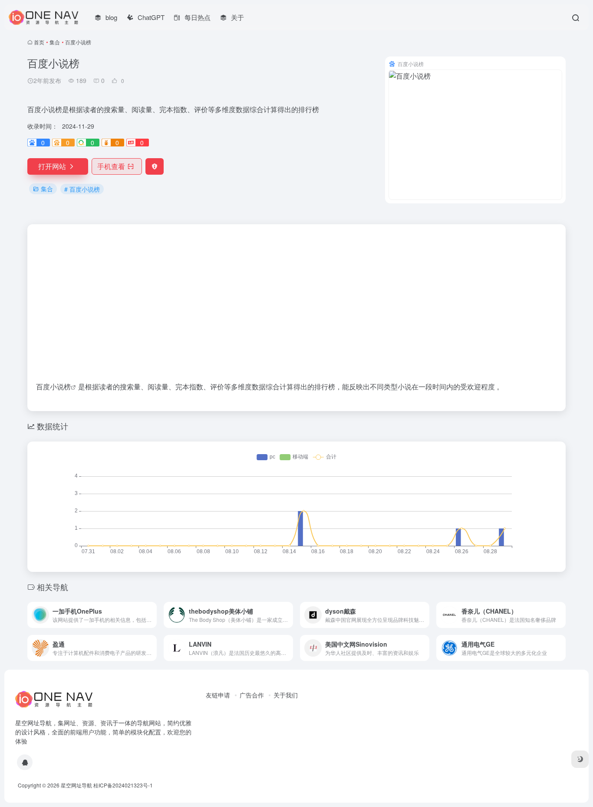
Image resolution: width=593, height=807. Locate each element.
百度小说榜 (53, 387)
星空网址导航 (76, 785)
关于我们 (285, 695)
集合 (54, 42)
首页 (39, 42)
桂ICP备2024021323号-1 (123, 785)
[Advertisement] (296, 289)
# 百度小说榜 (82, 189)
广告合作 (252, 695)
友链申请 (218, 695)
